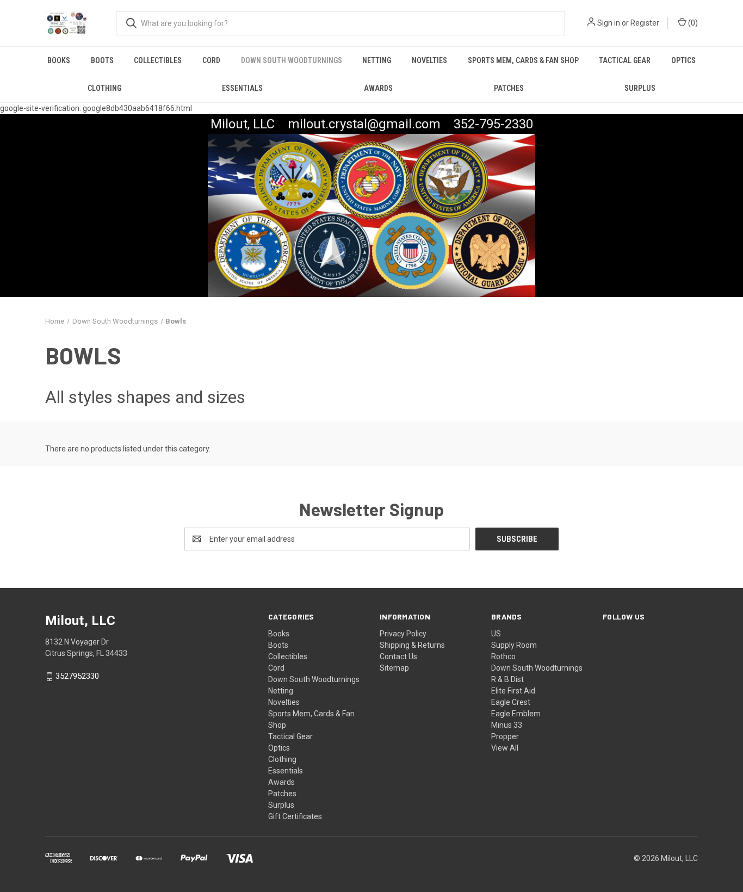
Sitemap (394, 668)
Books (58, 60)
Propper (505, 736)
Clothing (104, 88)
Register (644, 22)
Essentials (242, 88)
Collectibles (158, 60)
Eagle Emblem (516, 713)
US (496, 633)
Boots (102, 60)
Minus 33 (506, 725)
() (692, 22)
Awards (378, 88)
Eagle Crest (510, 702)
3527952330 (77, 677)
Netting (376, 60)
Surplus (639, 88)
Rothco (503, 656)
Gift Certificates (295, 816)
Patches (509, 88)
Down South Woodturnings (291, 60)
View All (504, 748)
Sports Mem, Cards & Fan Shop (523, 60)
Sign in (608, 22)
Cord (211, 60)
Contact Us (398, 656)
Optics (683, 60)
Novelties (429, 60)
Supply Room (514, 645)
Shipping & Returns (412, 645)
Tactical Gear (625, 60)
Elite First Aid (513, 690)
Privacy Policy (403, 633)
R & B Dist (507, 679)
